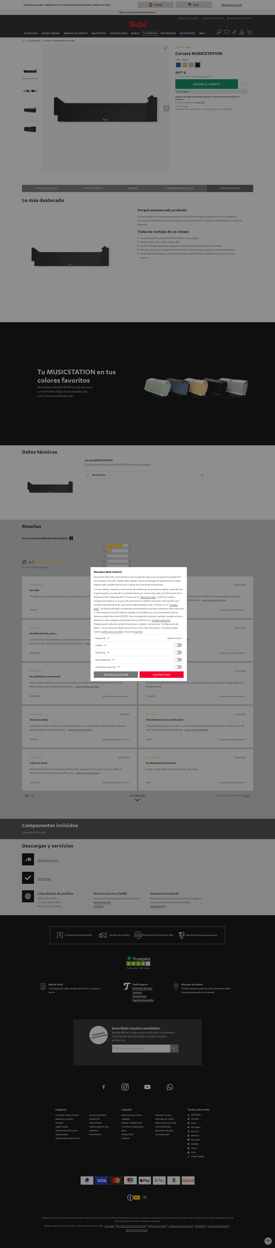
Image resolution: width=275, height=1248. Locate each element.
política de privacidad (112, 631)
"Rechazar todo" (148, 596)
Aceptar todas (161, 674)
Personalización (103, 659)
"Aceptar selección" (161, 620)
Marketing (100, 652)
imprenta (137, 631)
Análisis (99, 645)
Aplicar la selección (116, 674)
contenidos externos (105, 666)
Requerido (100, 638)
